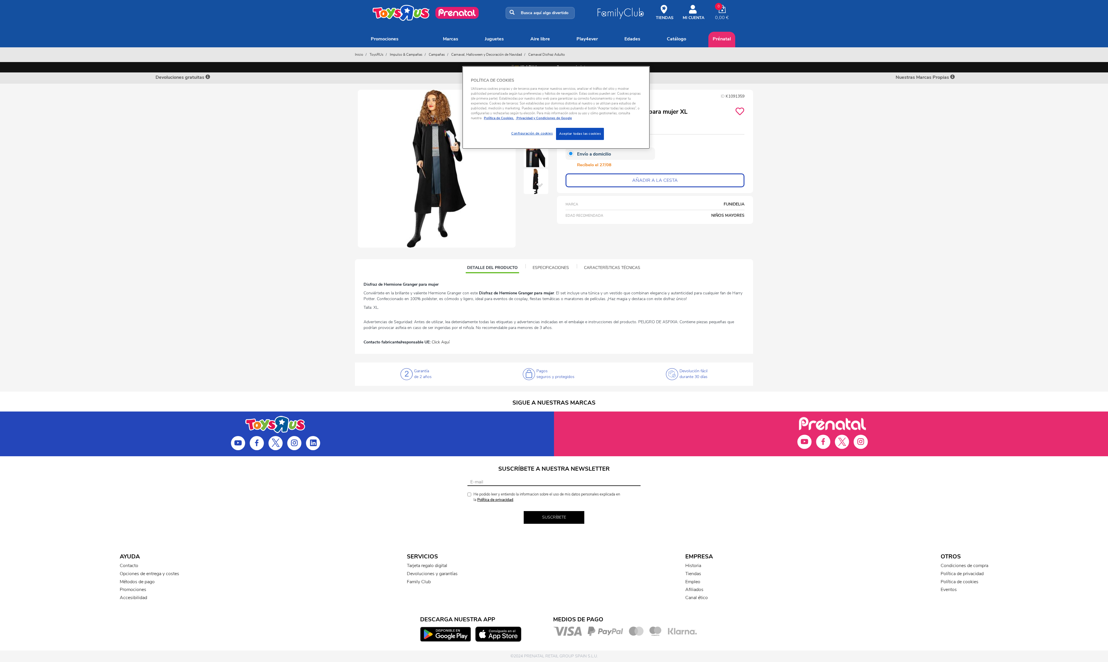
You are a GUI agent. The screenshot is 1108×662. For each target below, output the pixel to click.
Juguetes (494, 39)
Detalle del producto (492, 268)
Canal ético (696, 597)
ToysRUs (376, 54)
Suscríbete (554, 517)
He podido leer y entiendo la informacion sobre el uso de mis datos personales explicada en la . (546, 497)
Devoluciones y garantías (432, 574)
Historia (693, 565)
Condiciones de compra (964, 565)
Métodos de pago (137, 582)
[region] (556, 107)
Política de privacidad (495, 499)
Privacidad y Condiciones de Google (544, 118)
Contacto (129, 565)
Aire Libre (540, 39)
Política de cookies (959, 582)
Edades (632, 39)
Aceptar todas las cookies (580, 133)
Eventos (949, 589)
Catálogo (676, 39)
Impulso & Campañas (406, 54)
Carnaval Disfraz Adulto (546, 54)
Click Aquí (441, 342)
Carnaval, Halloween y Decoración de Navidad (486, 54)
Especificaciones (551, 267)
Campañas (437, 54)
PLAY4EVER (587, 39)
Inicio (359, 54)
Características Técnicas (612, 267)
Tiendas (693, 574)
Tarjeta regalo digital (427, 565)
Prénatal (722, 39)
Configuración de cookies (532, 133)
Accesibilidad (133, 597)
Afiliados (694, 589)
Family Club (419, 582)
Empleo (692, 582)
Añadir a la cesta (655, 180)
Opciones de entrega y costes (149, 574)
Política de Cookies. (499, 118)
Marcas (450, 39)
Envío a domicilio (594, 154)
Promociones (384, 39)
